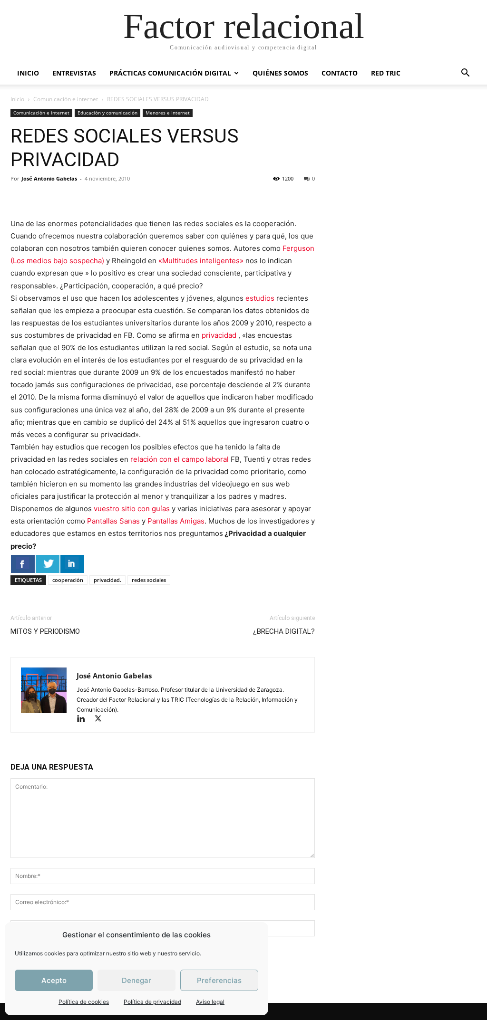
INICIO (28, 72)
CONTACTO (339, 72)
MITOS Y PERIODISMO (45, 631)
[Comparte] (23, 564)
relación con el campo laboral (179, 459)
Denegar (136, 980)
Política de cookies (83, 1001)
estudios (259, 298)
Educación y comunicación (107, 112)
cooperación (67, 579)
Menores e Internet (168, 112)
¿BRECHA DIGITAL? (284, 631)
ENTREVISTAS (74, 72)
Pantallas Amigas (175, 520)
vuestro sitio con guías (132, 508)
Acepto (54, 980)
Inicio (17, 99)
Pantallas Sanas (114, 520)
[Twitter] (101, 719)
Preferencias (219, 980)
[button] (465, 73)
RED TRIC (385, 72)
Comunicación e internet (65, 99)
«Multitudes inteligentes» (201, 260)
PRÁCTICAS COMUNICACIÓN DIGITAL (170, 72)
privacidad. (107, 579)
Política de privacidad (152, 1001)
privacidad (220, 335)
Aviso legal (210, 1001)
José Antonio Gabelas (49, 178)
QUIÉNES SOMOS (280, 72)
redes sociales (149, 579)
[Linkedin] (85, 719)
